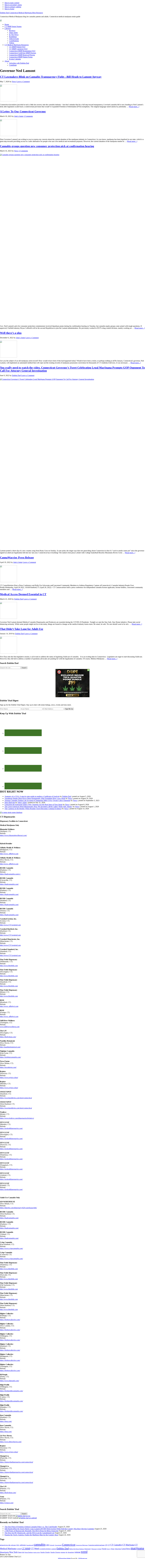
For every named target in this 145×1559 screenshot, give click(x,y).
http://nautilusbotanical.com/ (10, 1047)
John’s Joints (22, 802)
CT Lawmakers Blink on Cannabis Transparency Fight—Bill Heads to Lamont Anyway (51, 76)
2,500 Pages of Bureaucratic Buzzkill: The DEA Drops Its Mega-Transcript (31, 1531)
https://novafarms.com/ (8, 1067)
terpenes (63, 1552)
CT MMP (26, 1548)
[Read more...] (134, 107)
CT (109, 1545)
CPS (106, 1545)
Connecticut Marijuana (82, 1545)
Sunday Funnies (55, 1552)
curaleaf (53, 1549)
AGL (17, 1545)
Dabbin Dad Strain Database (76, 1549)
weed (84, 1551)
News (70, 798)
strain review (36, 1552)
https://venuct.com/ (6, 1503)
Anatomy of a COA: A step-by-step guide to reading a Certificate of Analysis (32, 796)
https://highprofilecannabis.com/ (11, 1391)
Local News (126, 1549)
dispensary (87, 1549)
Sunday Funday (45, 1552)
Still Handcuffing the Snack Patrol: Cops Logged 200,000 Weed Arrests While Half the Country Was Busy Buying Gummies (49, 1529)
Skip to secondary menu (13, 5)
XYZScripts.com (82, 1558)
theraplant (71, 1552)
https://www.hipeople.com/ (9, 1381)
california (23, 1545)
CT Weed (35, 1548)
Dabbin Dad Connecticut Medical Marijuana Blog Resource (21, 13)
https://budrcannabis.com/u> (10, 874)
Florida (104, 1549)
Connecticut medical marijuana (96, 1545)
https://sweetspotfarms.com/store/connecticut (16, 1098)
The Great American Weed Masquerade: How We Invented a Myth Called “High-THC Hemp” (38, 807)
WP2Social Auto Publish (64, 1558)
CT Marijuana (128, 1545)
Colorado (52, 1545)
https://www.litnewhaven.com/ (11, 1442)
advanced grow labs (5, 1545)
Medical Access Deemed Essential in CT (23, 594)
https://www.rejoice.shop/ (9, 1077)
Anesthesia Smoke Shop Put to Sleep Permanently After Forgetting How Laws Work (35, 798)
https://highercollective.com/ (10, 1320)
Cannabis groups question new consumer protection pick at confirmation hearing (47, 146)
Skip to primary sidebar (13, 7)
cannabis (39, 1544)
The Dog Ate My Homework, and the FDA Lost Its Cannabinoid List (29, 1533)
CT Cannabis (116, 1545)
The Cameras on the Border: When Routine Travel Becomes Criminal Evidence (33, 809)
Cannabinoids (29, 1545)
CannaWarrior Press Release (17, 557)
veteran (77, 1552)
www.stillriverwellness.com (9, 1027)
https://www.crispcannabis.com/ (11, 1248)
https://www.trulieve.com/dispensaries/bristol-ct (17, 1118)
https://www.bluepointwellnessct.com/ (13, 835)
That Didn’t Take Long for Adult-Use (21, 628)
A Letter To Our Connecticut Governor (23, 111)
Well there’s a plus (11, 332)
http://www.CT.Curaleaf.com (10, 925)
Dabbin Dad (66, 796)
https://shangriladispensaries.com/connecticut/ (16, 1462)
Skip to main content (12, 3)
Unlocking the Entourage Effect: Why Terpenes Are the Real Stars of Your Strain (33, 804)
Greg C (109, 1549)
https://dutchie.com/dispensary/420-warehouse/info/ (18, 1208)
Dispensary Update (96, 1549)
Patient (20, 1552)
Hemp (112, 1549)
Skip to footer (9, 9)
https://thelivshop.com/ (8, 1037)
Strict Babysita (10, 802)
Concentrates (58, 1545)
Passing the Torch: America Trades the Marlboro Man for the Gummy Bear (31, 1535)
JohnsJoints (118, 1549)
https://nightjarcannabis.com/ (10, 1057)
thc (66, 1552)
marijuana (137, 1548)
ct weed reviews (45, 1549)
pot (23, 1552)
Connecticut (68, 1544)
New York (13, 1552)
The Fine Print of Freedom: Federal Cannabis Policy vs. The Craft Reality (31, 1527)
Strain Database (29, 1552)
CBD (47, 1545)
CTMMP (19, 1549)
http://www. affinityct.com (9, 854)
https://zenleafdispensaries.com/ (11, 1128)
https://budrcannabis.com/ (9, 884)
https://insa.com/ (6, 1421)
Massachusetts (4, 1552)
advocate (13, 1545)
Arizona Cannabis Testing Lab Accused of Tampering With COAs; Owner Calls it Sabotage (37, 800)
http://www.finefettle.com (9, 966)
